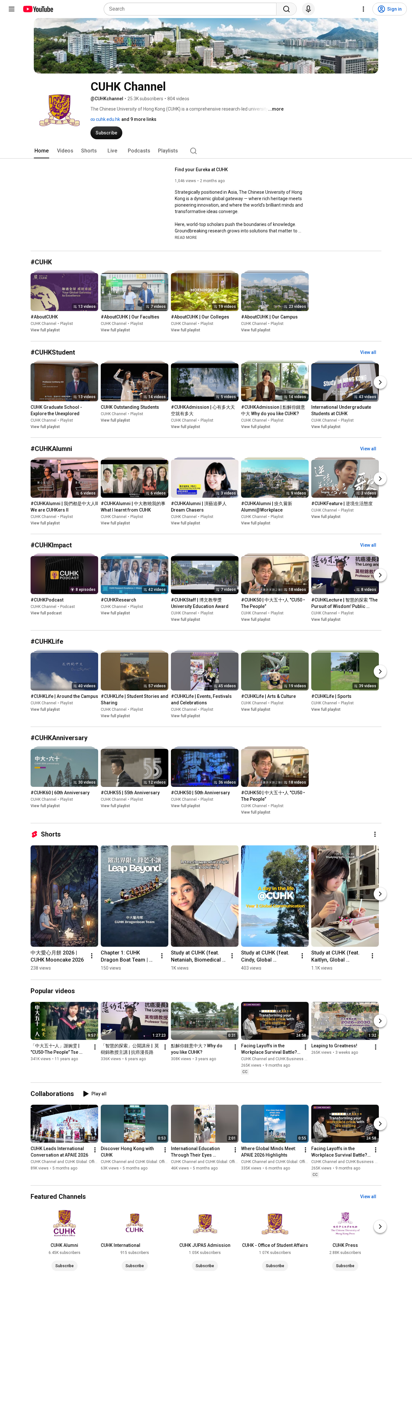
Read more (186, 237)
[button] (186, 237)
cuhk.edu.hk (107, 119)
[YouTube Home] (38, 9)
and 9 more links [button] (138, 119)
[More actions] (375, 834)
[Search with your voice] (308, 9)
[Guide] (11, 9)
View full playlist (45, 330)
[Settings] (363, 9)
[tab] (41, 151)
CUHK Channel (43, 324)
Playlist (66, 324)
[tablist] (206, 151)
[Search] (286, 9)
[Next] (380, 382)
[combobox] (192, 9)
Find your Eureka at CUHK (201, 169)
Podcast (67, 606)
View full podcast (46, 613)
